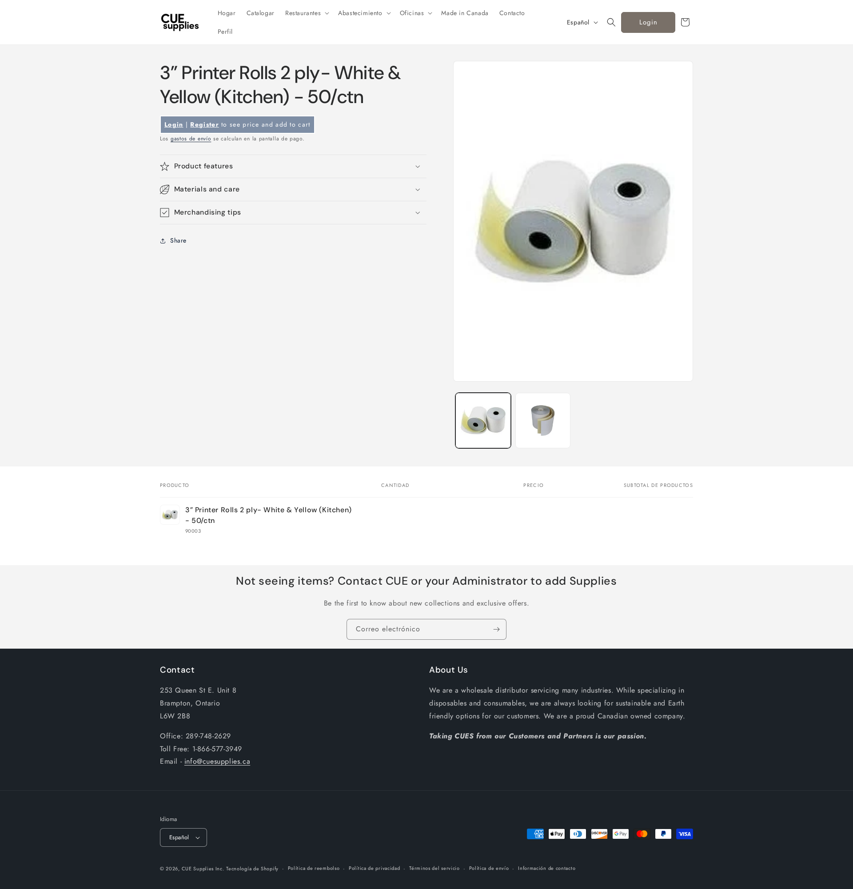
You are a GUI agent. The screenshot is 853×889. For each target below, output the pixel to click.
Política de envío (489, 868)
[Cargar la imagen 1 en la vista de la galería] (483, 420)
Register (204, 124)
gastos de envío (191, 139)
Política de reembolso (314, 868)
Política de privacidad (374, 868)
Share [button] (178, 240)
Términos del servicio (434, 868)
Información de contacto (546, 868)
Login (648, 22)
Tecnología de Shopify (252, 868)
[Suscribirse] (496, 629)
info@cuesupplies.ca (217, 761)
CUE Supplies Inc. (203, 868)
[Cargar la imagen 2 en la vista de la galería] (543, 420)
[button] (306, 13)
